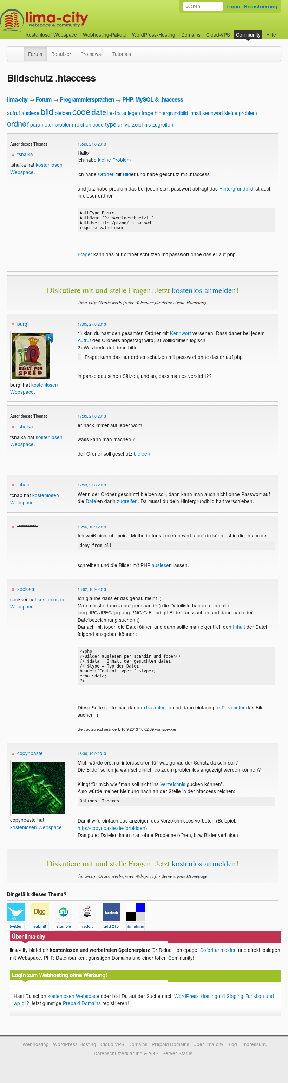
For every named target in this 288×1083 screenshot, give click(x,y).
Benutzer (61, 53)
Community (248, 34)
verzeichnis (138, 124)
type (110, 124)
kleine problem (240, 112)
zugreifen (162, 124)
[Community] (19, 50)
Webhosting (35, 1043)
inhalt (195, 112)
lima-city (17, 99)
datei (100, 112)
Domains (191, 34)
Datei (91, 500)
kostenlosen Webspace (36, 827)
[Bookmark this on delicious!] (137, 927)
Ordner (106, 174)
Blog (232, 1043)
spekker (26, 588)
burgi (22, 323)
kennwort (213, 112)
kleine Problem (114, 159)
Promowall (91, 53)
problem (64, 124)
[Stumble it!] (67, 927)
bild (47, 111)
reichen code (89, 124)
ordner (18, 123)
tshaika (25, 153)
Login (233, 6)
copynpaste (30, 752)
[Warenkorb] (281, 31)
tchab (23, 484)
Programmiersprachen (87, 99)
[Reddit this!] (91, 927)
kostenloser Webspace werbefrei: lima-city (70, 20)
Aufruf (84, 339)
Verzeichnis (172, 783)
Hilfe (271, 34)
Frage (84, 254)
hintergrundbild (171, 112)
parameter (41, 124)
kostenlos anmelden (204, 290)
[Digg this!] (43, 927)
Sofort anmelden (218, 949)
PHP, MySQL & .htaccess (152, 99)
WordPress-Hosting (153, 34)
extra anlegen (125, 112)
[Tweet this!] (19, 927)
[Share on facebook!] (114, 927)
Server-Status (177, 1053)
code (81, 111)
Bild (127, 174)
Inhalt (239, 626)
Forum (35, 53)
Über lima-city (208, 1043)
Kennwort (180, 332)
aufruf (13, 112)
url (120, 124)
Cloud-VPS (218, 34)
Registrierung (260, 6)
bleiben (63, 112)
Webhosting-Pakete (104, 34)
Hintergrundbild (236, 188)
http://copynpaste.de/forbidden (111, 827)
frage (147, 112)
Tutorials (121, 53)
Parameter (233, 707)
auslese (30, 112)
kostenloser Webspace (51, 34)
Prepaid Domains (82, 1002)
